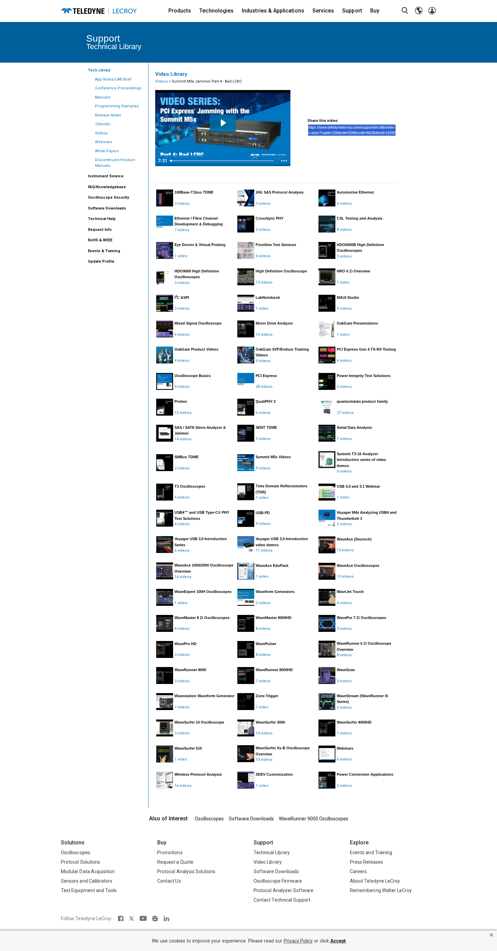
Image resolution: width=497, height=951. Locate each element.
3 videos (181, 203)
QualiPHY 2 (266, 401)
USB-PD (263, 513)
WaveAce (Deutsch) (354, 539)
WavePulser (266, 644)
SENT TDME (266, 427)
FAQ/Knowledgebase (107, 187)
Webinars (345, 748)
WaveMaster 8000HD (273, 618)
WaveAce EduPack (272, 565)
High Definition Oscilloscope (281, 271)
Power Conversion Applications (365, 774)
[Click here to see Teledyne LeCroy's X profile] (131, 918)
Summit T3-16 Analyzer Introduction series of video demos (361, 460)
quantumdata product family (362, 401)
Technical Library (272, 852)
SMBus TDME (186, 457)
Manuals (102, 97)
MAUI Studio (348, 297)
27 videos (345, 413)
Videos (161, 81)
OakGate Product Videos (196, 349)
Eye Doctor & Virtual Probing (200, 245)
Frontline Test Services (276, 245)
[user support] (432, 11)
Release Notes (108, 115)
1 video (180, 256)
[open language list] (419, 11)
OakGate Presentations (357, 323)
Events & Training (104, 251)
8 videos (344, 229)
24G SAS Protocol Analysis (280, 192)
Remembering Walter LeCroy (381, 890)
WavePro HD (185, 644)
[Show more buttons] (284, 160)
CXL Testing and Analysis (359, 218)
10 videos (264, 759)
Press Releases (366, 862)
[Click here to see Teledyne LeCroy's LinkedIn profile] (166, 918)
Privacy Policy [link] (298, 941)
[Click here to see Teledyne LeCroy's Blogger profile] (155, 918)
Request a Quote (175, 862)
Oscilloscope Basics (192, 376)
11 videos (264, 550)
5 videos (263, 229)
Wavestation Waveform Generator (204, 696)
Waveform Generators (275, 592)
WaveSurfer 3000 (270, 722)
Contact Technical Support (282, 900)
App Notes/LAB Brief (113, 79)
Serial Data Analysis (354, 427)
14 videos (182, 439)
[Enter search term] (405, 11)
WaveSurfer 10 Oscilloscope (199, 722)
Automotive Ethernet (355, 192)
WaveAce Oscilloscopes (358, 565)
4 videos (344, 203)
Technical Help (102, 219)
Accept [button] (338, 941)
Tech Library (99, 70)
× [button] (491, 935)
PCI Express (266, 376)
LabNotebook (268, 297)
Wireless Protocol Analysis (198, 774)
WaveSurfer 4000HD (354, 722)
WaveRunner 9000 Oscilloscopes (313, 818)
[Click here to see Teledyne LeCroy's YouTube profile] (143, 918)
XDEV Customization (274, 774)
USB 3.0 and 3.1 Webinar (358, 486)
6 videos (181, 334)
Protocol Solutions (80, 862)
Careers (358, 871)
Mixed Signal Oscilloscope (197, 323)
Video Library (268, 862)
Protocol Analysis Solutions (186, 871)
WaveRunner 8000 (190, 670)
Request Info (100, 229)
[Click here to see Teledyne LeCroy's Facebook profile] (120, 918)
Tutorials (102, 124)
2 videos (181, 468)
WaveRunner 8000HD (274, 670)
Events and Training (371, 852)
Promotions (170, 852)
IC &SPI (181, 297)
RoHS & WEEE (100, 240)
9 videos (263, 361)
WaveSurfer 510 (188, 748)
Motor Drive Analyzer (274, 323)
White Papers (107, 151)
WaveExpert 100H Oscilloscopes (203, 592)
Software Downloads (107, 208)
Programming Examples (117, 106)
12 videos (182, 413)
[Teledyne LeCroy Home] (99, 11)
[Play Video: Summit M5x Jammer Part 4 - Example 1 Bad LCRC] (223, 122)
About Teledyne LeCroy (375, 881)
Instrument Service (105, 176)
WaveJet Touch (350, 592)
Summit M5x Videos (273, 457)
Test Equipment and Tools (89, 890)
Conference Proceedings (118, 88)
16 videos (182, 785)
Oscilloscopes (209, 818)
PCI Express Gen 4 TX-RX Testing (366, 349)
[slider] (223, 160)
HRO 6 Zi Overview (353, 271)
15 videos (264, 334)
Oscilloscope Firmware (278, 881)
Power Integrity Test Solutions (363, 376)
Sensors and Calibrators (86, 881)
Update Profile (101, 261)
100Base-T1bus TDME (193, 192)
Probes (180, 401)
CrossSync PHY (269, 218)
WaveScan (346, 670)
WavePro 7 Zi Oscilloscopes (361, 618)
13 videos (264, 282)
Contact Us (169, 881)
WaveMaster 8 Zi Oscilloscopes (202, 618)
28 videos (264, 386)
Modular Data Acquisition (88, 871)
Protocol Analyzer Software (283, 890)
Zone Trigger (267, 696)
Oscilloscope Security (108, 197)
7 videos (181, 230)
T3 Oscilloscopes (189, 486)
